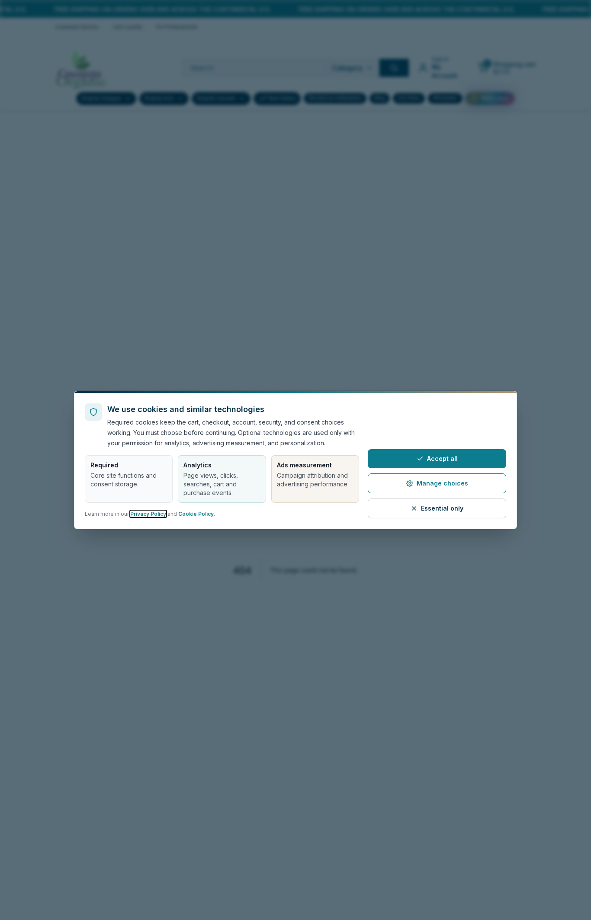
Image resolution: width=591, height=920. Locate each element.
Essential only (442, 508)
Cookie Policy (196, 514)
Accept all (442, 458)
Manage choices (442, 483)
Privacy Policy (148, 514)
